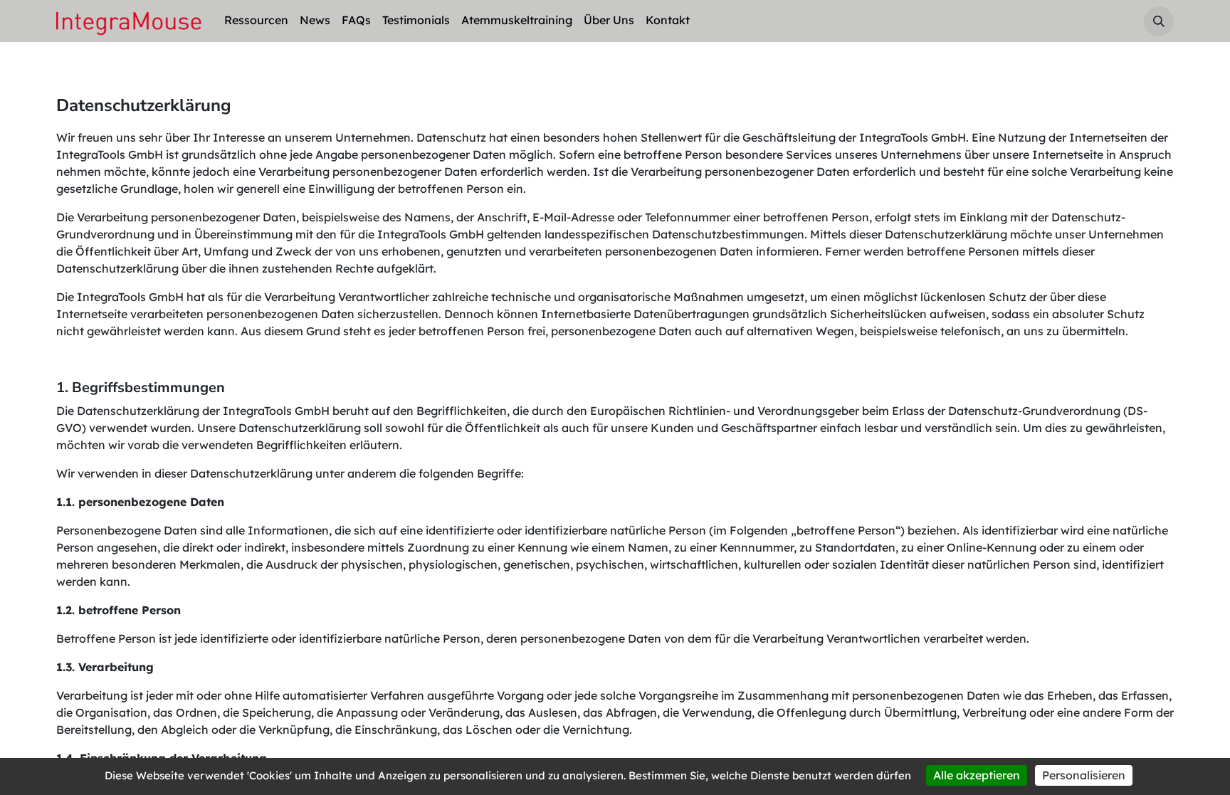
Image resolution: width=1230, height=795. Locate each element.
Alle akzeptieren (976, 775)
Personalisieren (1083, 775)
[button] (1159, 21)
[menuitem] (256, 21)
